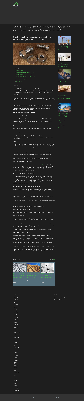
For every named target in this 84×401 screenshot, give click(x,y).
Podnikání (45, 27)
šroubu (43, 164)
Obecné (36, 27)
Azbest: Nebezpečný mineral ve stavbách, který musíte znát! (33, 275)
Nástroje (27, 27)
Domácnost (38, 25)
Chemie (33, 25)
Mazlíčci (64, 26)
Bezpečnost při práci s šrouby (23, 81)
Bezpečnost (18, 25)
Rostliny (23, 29)
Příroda (60, 27)
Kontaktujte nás (25, 255)
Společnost (36, 29)
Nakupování (21, 27)
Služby (27, 29)
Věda (66, 29)
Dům (48, 25)
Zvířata (57, 30)
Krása (43, 26)
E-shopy (51, 25)
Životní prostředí (38, 30)
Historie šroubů (20, 70)
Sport (41, 29)
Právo (57, 27)
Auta (14, 25)
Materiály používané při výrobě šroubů (25, 72)
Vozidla (69, 29)
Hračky (26, 26)
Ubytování (61, 29)
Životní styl (45, 30)
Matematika (59, 26)
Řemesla (15, 29)
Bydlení (24, 25)
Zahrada (29, 30)
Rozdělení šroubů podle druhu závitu (24, 74)
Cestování (28, 25)
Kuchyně (47, 26)
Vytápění (15, 30)
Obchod (32, 27)
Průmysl (65, 27)
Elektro (55, 25)
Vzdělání (20, 30)
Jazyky (34, 26)
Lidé (55, 26)
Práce (53, 27)
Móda (68, 26)
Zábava (24, 30)
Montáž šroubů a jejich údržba (23, 79)
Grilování (22, 26)
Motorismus (15, 27)
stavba (54, 259)
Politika (49, 27)
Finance (64, 25)
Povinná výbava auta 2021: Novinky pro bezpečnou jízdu (64, 48)
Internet (30, 26)
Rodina (19, 29)
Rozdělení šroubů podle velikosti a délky (25, 76)
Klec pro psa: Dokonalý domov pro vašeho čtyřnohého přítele (63, 115)
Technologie (55, 29)
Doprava (44, 25)
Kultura (51, 26)
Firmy (68, 25)
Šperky (31, 29)
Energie (60, 25)
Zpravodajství (52, 30)
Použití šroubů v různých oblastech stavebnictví (27, 78)
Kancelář (39, 26)
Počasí (40, 27)
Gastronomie (16, 26)
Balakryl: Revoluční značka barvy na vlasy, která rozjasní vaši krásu (64, 64)
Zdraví (33, 30)
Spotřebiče (45, 29)
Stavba (50, 29)
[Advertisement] (42, 15)
